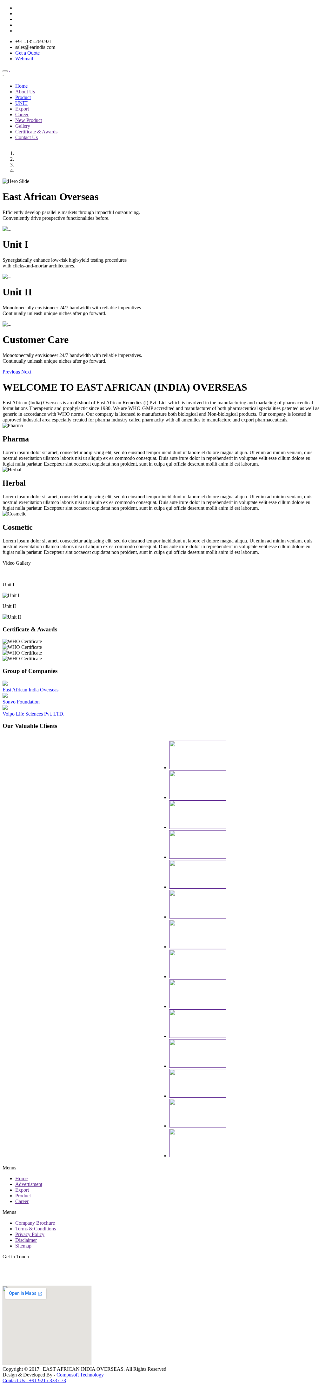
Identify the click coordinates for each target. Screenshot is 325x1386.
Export (22, 108)
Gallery (22, 126)
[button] (12, 371)
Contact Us (26, 137)
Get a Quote (27, 53)
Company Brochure (35, 1223)
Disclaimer (26, 1240)
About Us (25, 91)
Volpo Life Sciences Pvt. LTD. (33, 714)
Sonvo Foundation (21, 701)
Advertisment (28, 1184)
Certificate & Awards (36, 131)
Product (23, 97)
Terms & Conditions (35, 1228)
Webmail (24, 58)
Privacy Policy (29, 1234)
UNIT (21, 103)
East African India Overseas (30, 689)
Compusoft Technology (80, 1374)
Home (21, 86)
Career (22, 114)
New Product (28, 120)
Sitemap (23, 1245)
